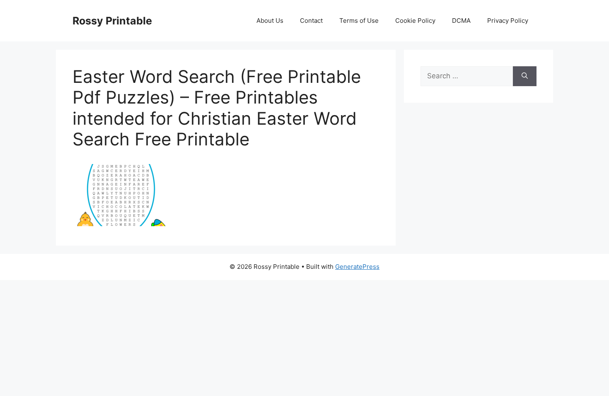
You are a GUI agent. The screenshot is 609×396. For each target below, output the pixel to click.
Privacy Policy (507, 20)
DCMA (461, 20)
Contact (311, 20)
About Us (269, 20)
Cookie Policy (415, 20)
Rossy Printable (112, 20)
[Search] (524, 76)
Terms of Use (359, 20)
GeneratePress (357, 266)
